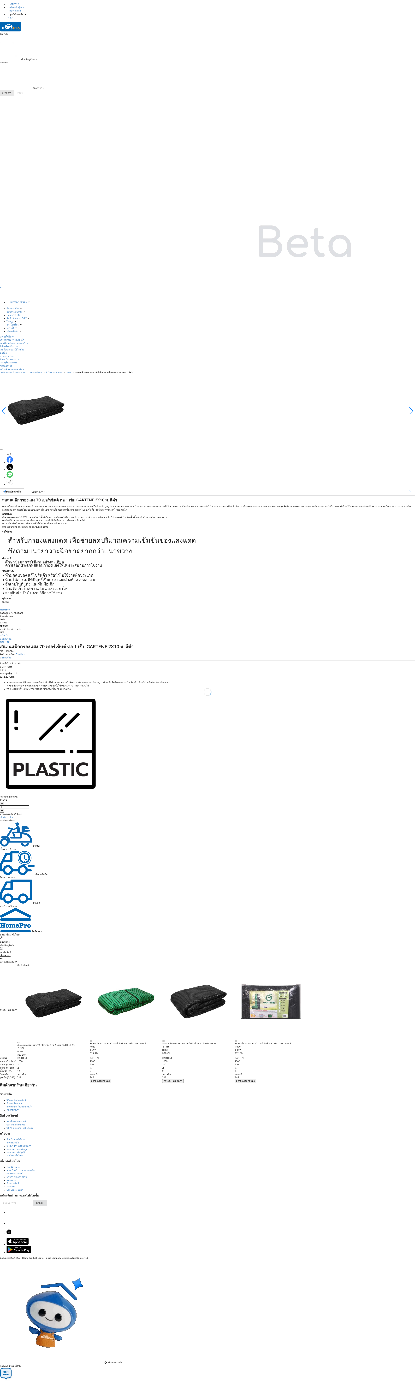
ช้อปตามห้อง (12, 309)
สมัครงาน (11, 1180)
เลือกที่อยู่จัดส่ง (28, 59)
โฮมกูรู (9, 321)
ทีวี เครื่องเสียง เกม (9, 346)
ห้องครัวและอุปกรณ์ (10, 359)
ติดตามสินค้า (12, 1110)
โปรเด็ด (10, 328)
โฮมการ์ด (14, 4)
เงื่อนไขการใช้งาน (15, 1139)
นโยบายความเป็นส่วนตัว (18, 1146)
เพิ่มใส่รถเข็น (6, 817)
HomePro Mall (13, 315)
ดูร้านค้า (4, 636)
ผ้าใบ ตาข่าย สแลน (54, 372)
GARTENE (5, 642)
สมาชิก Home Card (16, 1121)
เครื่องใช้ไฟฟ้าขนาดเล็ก (12, 340)
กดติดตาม (19, 613)
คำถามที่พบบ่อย (14, 1103)
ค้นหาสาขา (15, 11)
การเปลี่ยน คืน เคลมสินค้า (19, 1107)
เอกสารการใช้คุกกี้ (15, 1152)
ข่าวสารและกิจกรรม (16, 1177)
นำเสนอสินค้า (13, 1183)
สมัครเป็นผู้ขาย (16, 7)
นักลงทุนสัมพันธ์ (14, 1174)
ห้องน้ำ (3, 353)
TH (8, 18)
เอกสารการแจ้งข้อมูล (17, 1149)
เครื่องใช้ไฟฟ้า (7, 337)
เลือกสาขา (36, 88)
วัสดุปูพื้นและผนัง (8, 363)
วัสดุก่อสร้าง (6, 366)
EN (11, 18)
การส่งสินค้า (12, 1143)
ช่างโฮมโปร (12, 325)
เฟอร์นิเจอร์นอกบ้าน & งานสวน (13, 372)
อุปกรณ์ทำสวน (36, 372)
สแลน (68, 372)
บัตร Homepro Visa (15, 1125)
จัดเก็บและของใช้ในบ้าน (12, 350)
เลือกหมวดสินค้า (18, 302)
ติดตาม (39, 1203)
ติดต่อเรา (11, 1187)
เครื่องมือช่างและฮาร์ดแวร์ (13, 369)
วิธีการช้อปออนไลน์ (16, 1100)
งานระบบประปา (8, 356)
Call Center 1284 (14, 1190)
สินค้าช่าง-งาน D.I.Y (16, 318)
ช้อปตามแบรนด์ (14, 312)
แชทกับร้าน (6, 639)
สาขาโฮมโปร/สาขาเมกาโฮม (21, 1170)
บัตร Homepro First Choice (19, 1128)
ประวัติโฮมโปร (14, 1167)
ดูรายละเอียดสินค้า (100, 1081)
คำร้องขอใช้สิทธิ (14, 1156)
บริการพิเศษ (12, 331)
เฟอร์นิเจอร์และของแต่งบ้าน (14, 343)
